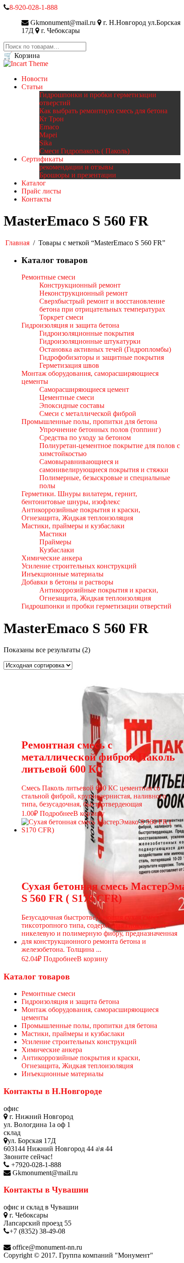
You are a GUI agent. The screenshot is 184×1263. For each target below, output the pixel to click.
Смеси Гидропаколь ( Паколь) (84, 151)
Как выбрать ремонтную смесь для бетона (103, 111)
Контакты (36, 199)
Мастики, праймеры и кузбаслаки (73, 1033)
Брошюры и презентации (77, 175)
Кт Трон (51, 119)
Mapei (48, 135)
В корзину (89, 813)
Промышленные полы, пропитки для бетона (89, 1025)
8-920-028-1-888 (33, 7)
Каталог (33, 183)
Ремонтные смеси (48, 993)
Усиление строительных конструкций (79, 1041)
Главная (17, 243)
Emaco (49, 127)
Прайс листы (41, 191)
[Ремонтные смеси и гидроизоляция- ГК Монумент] (26, 63)
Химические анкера (51, 1049)
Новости (34, 78)
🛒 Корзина (22, 55)
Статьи (32, 87)
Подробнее (56, 813)
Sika (45, 143)
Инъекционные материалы (62, 1074)
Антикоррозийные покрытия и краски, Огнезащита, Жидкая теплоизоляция (80, 1062)
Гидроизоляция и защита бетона (70, 1001)
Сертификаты (42, 159)
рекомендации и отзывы (76, 167)
